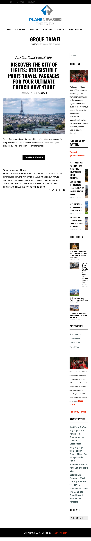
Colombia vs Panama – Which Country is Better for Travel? (78, 315)
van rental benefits (35, 187)
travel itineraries (43, 184)
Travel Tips (33, 29)
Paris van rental (11, 184)
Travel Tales (47, 29)
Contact (31, 2)
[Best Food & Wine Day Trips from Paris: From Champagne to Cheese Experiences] (74, 249)
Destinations (20, 29)
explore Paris (21, 177)
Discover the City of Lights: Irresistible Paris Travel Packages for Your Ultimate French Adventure (33, 76)
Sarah (44, 93)
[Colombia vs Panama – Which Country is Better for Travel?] (74, 311)
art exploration (14, 174)
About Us (20, 2)
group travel (52, 177)
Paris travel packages (47, 180)
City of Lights (28, 174)
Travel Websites (75, 29)
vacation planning (16, 187)
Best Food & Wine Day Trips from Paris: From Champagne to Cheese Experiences (78, 254)
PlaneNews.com (59, 533)
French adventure (37, 177)
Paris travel (30, 180)
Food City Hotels (78, 412)
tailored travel (26, 184)
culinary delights (44, 174)
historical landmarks (13, 180)
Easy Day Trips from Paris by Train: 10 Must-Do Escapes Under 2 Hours (77, 188)
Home (11, 2)
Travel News (60, 29)
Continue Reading (34, 157)
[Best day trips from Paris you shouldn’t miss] (74, 295)
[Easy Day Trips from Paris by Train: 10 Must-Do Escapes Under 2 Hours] (74, 268)
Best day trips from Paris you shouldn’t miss (76, 207)
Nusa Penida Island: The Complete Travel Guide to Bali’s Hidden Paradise (79, 495)
